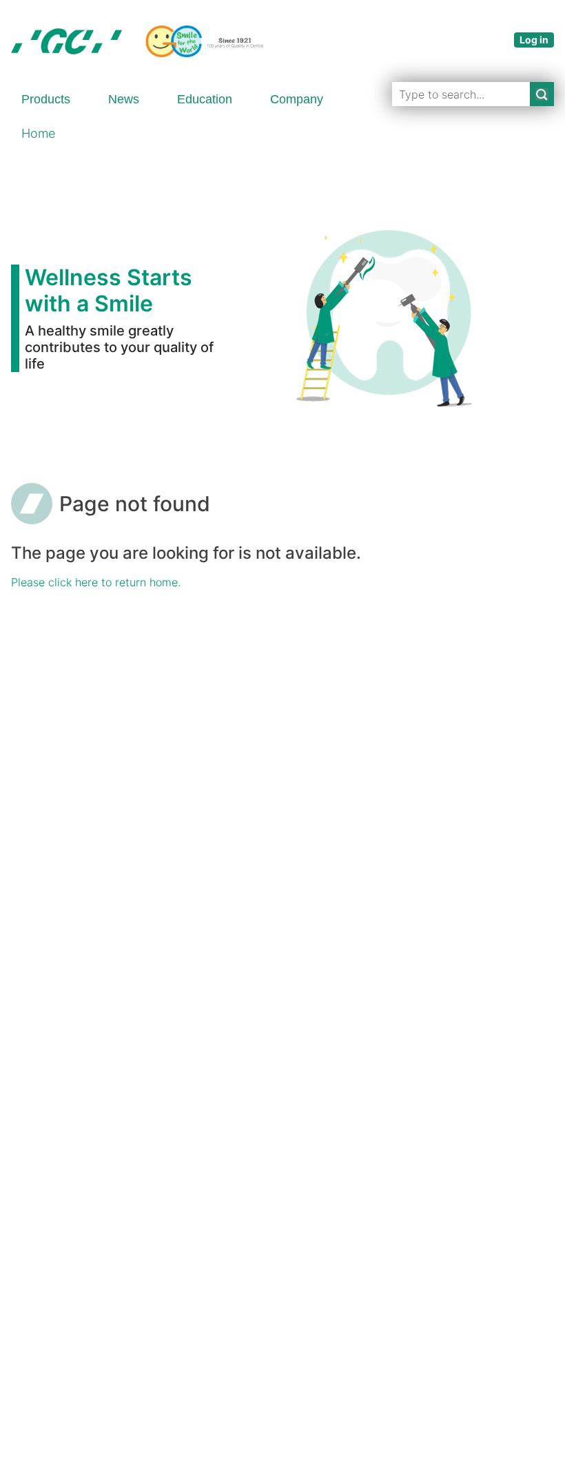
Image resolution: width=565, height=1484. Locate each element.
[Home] (137, 41)
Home (38, 133)
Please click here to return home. (96, 582)
